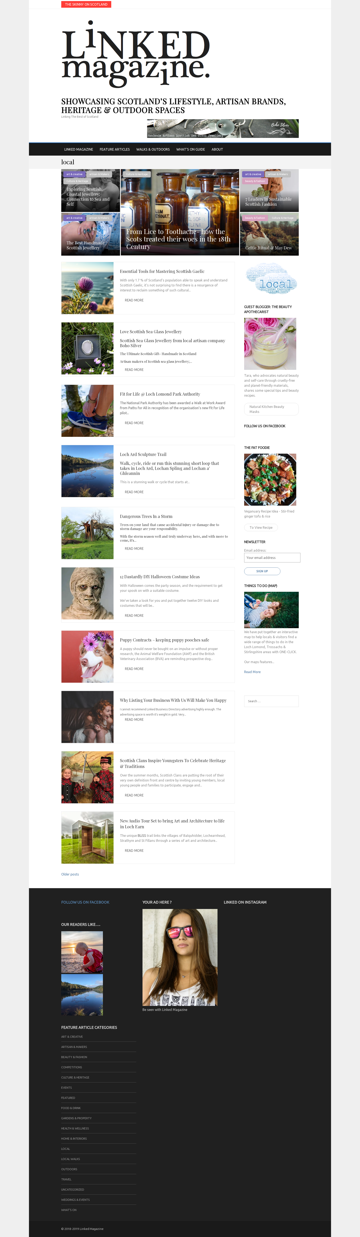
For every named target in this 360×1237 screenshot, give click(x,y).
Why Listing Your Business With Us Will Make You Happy (173, 700)
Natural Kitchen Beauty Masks (267, 409)
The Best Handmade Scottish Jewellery (86, 245)
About (217, 149)
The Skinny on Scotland (86, 4)
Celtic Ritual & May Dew (268, 247)
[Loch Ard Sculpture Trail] (82, 1014)
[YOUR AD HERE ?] (180, 1005)
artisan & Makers (99, 174)
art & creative (74, 174)
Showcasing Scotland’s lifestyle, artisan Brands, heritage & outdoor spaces (173, 105)
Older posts (70, 874)
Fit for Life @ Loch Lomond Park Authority (160, 394)
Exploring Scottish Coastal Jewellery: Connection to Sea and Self (88, 196)
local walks (70, 1159)
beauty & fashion (255, 181)
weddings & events (75, 1199)
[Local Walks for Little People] (82, 971)
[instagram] (297, 4)
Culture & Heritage (137, 174)
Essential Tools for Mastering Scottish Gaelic (162, 271)
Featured (68, 1098)
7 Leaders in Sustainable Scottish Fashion (268, 201)
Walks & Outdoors (153, 149)
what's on (68, 1210)
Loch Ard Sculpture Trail (143, 454)
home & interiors (74, 1138)
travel (66, 1179)
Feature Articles (115, 149)
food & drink (71, 1108)
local (65, 1148)
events (66, 1087)
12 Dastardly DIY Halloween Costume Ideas (160, 576)
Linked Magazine (78, 149)
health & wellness (75, 1128)
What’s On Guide (190, 149)
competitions (71, 1067)
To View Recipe (261, 527)
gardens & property (76, 1118)
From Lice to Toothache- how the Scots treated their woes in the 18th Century (178, 239)
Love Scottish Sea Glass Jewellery (151, 331)
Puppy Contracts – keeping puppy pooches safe (164, 640)
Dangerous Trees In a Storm (146, 516)
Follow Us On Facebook (85, 902)
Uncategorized (72, 1189)
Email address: (255, 550)
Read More (134, 300)
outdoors (69, 1169)
